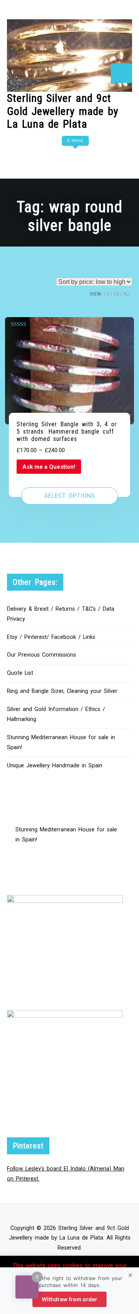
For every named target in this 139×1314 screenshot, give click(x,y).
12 (106, 294)
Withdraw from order (69, 1299)
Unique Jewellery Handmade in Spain (54, 765)
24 (116, 294)
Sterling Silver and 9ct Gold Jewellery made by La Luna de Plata (63, 111)
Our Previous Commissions (41, 655)
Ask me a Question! (48, 466)
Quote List (20, 673)
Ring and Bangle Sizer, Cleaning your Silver (62, 691)
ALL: (127, 294)
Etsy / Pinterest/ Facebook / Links (51, 637)
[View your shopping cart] (74, 156)
